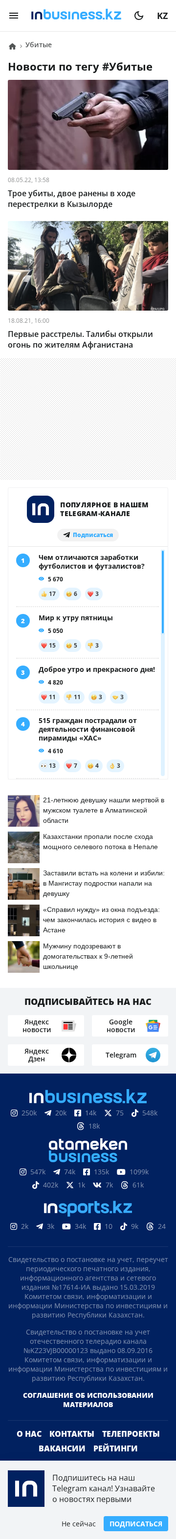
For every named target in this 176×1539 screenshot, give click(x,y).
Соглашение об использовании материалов (88, 1400)
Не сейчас (79, 1523)
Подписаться (136, 1523)
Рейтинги (115, 1448)
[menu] (13, 15)
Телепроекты (131, 1433)
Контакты (71, 1433)
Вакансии (62, 1448)
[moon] (139, 15)
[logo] (76, 15)
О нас (29, 1433)
